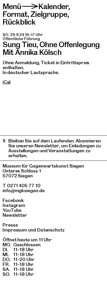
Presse (10, 225)
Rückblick (19, 21)
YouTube (12, 210)
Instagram (14, 205)
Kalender (53, 6)
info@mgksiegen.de (24, 190)
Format (15, 14)
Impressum (15, 230)
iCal (6, 82)
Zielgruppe (48, 14)
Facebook (13, 200)
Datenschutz (51, 230)
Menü (12, 6)
